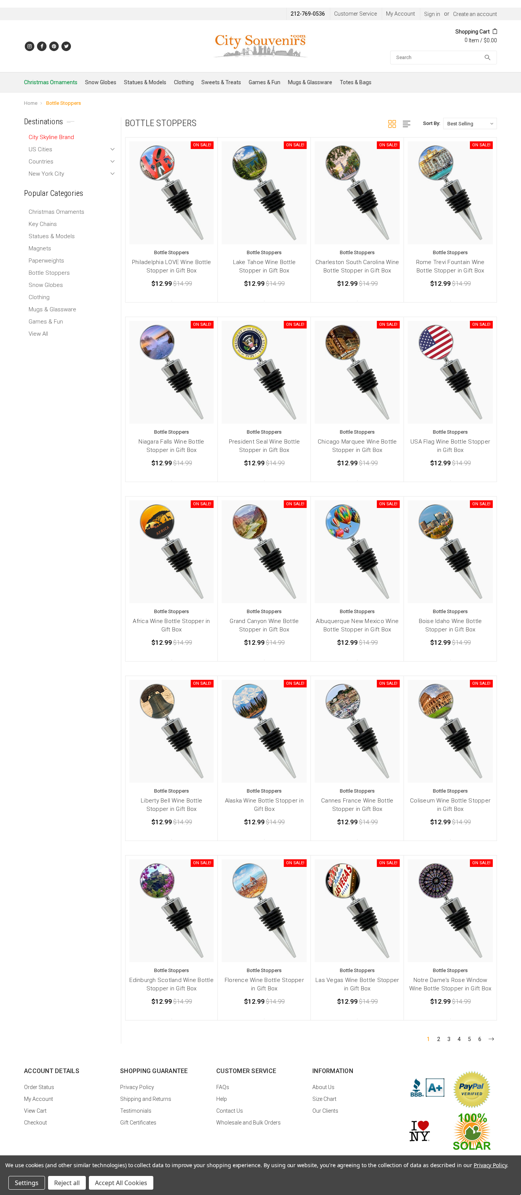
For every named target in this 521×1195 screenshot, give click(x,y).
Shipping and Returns (145, 1099)
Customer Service (355, 14)
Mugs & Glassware (310, 82)
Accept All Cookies (121, 1183)
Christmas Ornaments (50, 82)
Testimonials (135, 1111)
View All (38, 333)
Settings (27, 1183)
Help (221, 1099)
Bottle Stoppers (63, 103)
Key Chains (43, 224)
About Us (323, 1087)
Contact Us (229, 1111)
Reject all (67, 1183)
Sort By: (431, 123)
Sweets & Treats (221, 82)
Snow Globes (100, 82)
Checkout (35, 1123)
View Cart (35, 1111)
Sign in (432, 14)
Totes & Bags (355, 82)
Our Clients (325, 1111)
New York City (46, 173)
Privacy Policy (137, 1087)
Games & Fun (264, 82)
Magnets (40, 248)
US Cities (40, 149)
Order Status (39, 1087)
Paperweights (46, 260)
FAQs (222, 1087)
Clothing (184, 82)
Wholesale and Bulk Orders (248, 1123)
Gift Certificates (138, 1123)
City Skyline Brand (51, 137)
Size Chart (324, 1099)
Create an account (475, 14)
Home (30, 103)
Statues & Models (145, 82)
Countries (41, 161)
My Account (400, 14)
